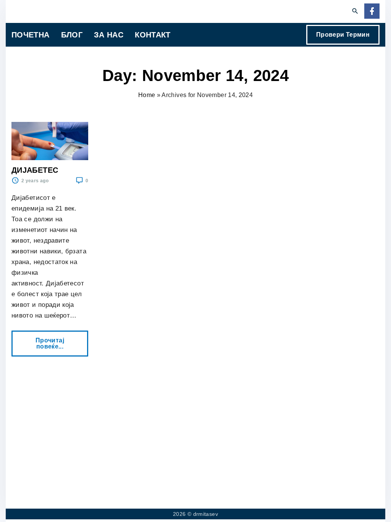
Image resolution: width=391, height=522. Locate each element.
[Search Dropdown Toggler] (355, 11)
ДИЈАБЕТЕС (34, 170)
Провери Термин (343, 34)
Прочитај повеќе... (52, 340)
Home (146, 95)
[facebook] (372, 11)
